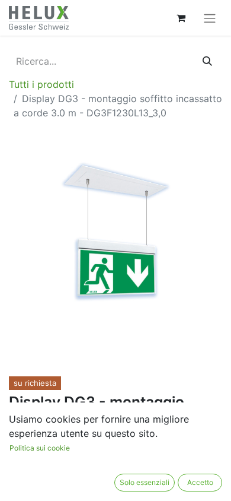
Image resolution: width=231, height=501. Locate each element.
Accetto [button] (200, 482)
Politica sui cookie (39, 447)
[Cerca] (207, 61)
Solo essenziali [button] (144, 482)
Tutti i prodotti (41, 84)
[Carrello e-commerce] (180, 18)
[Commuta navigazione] (209, 18)
